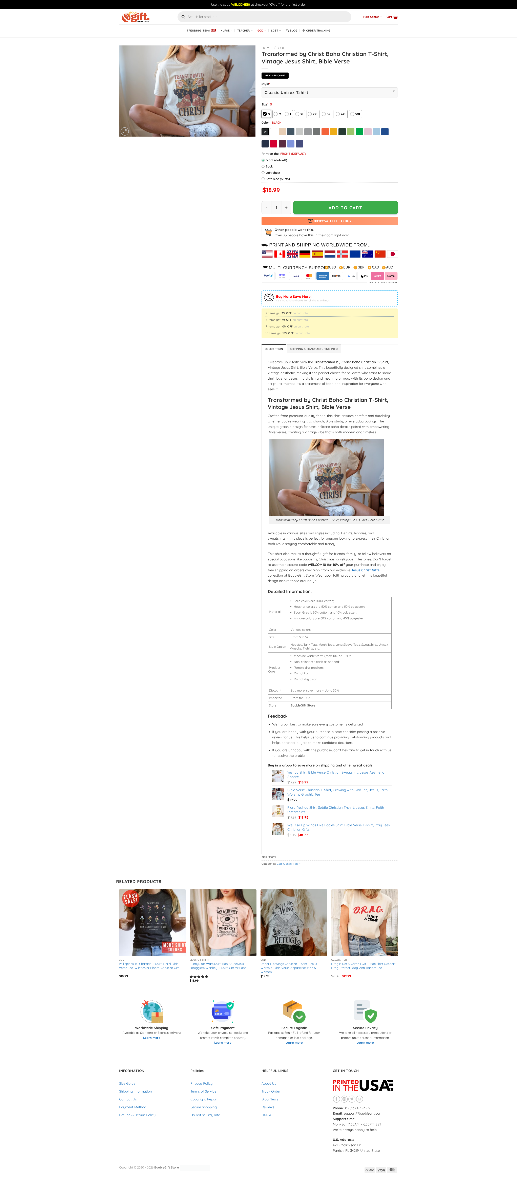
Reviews (268, 1107)
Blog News (270, 1099)
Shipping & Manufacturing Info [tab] (314, 349)
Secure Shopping (203, 1107)
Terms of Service (203, 1091)
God (260, 30)
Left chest (273, 173)
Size (265, 104)
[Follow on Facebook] (336, 1099)
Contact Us (128, 1099)
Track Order (271, 1091)
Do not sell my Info (205, 1115)
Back (269, 166)
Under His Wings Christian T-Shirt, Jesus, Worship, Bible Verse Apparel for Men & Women (289, 968)
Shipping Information (135, 1091)
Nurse (225, 30)
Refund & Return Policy (137, 1115)
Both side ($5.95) (278, 179)
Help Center (371, 16)
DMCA (266, 1115)
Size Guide (127, 1083)
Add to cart (346, 207)
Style (266, 84)
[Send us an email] (359, 1099)
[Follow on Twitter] (351, 1099)
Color (266, 122)
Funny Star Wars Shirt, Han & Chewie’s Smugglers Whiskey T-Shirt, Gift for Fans (218, 966)
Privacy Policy (201, 1083)
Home (266, 48)
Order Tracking (318, 30)
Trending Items (198, 30)
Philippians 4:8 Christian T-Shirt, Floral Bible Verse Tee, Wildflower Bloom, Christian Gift (149, 966)
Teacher (243, 30)
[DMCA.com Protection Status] (195, 1167)
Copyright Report (204, 1099)
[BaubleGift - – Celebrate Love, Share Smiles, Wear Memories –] (139, 16)
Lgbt (274, 30)
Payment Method (132, 1107)
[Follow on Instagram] (344, 1099)
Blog (293, 30)
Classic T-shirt (292, 863)
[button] (392, 16)
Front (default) (276, 160)
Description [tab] (274, 349)
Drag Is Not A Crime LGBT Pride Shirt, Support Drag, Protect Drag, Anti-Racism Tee (363, 966)
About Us (269, 1083)
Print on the (270, 154)
